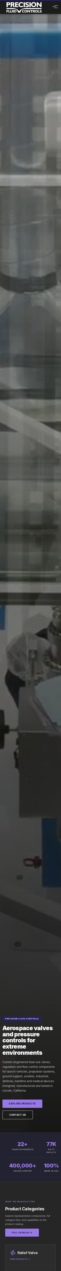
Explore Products (22, 1103)
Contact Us (17, 1114)
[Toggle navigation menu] (52, 7)
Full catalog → (22, 1232)
